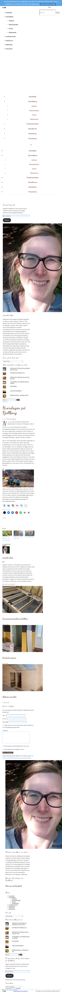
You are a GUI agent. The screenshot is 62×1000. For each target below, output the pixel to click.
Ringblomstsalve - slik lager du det (19, 395)
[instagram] (4, 7)
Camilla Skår (7, 544)
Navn (4, 715)
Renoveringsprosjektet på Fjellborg (15, 618)
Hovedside (9, 12)
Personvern (9, 48)
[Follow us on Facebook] (4, 505)
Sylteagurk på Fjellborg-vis (17, 372)
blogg (10, 422)
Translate (17, 988)
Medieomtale (12, 32)
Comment (5, 730)
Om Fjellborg (9, 16)
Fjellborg (11, 20)
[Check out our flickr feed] (17, 505)
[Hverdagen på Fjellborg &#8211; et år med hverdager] (7, 533)
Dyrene (11, 28)
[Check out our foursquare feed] (21, 505)
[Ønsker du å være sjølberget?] (18, 533)
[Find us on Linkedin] (9, 505)
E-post (4, 718)
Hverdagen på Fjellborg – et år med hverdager (6, 538)
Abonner (7, 220)
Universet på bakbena (16, 390)
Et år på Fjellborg (29, 537)
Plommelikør (13, 386)
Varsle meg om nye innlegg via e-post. (14, 749)
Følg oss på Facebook (13, 886)
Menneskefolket (13, 24)
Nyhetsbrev (9, 44)
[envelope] (5, 7)
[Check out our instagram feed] (13, 505)
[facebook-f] (2, 7)
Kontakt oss (9, 40)
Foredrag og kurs (11, 36)
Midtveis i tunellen (9, 697)
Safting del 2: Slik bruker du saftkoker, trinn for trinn (19, 923)
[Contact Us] (26, 505)
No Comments (13, 419)
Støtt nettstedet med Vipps (48, 4)
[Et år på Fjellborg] (29, 533)
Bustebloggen (6, 427)
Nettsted (4, 722)
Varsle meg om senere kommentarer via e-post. (16, 746)
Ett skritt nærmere (9, 658)
